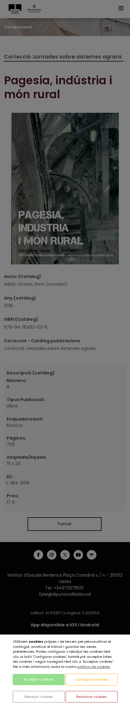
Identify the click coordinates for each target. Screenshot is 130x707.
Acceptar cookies (39, 679)
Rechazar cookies (91, 696)
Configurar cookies (91, 679)
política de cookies (93, 666)
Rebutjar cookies (38, 696)
